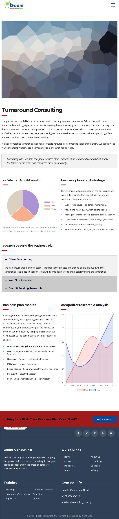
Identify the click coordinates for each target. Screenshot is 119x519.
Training (10, 489)
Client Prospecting (20, 259)
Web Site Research (21, 280)
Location (95, 466)
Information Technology (18, 494)
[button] (59, 259)
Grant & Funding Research (25, 288)
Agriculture (11, 498)
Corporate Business (43, 489)
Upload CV (69, 466)
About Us (95, 457)
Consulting (96, 461)
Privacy (94, 470)
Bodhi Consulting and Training (51, 515)
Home (67, 457)
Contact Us (69, 461)
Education (38, 494)
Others (36, 498)
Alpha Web (87, 515)
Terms (67, 470)
